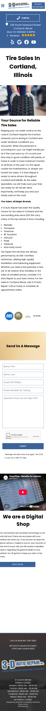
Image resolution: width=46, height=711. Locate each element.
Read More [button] (17, 564)
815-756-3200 (29, 640)
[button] (12, 42)
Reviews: (13, 35)
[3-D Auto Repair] (18, 5)
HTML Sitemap (23, 706)
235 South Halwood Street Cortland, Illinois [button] (25, 26)
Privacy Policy (23, 704)
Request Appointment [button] (38, 5)
